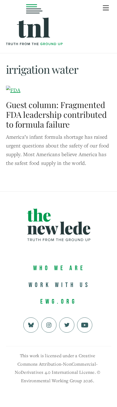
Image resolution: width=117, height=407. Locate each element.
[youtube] (85, 324)
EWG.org (58, 302)
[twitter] (67, 324)
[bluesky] (31, 324)
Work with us (59, 285)
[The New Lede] (34, 34)
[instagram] (49, 324)
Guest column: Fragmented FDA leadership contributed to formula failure (56, 114)
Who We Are (59, 268)
